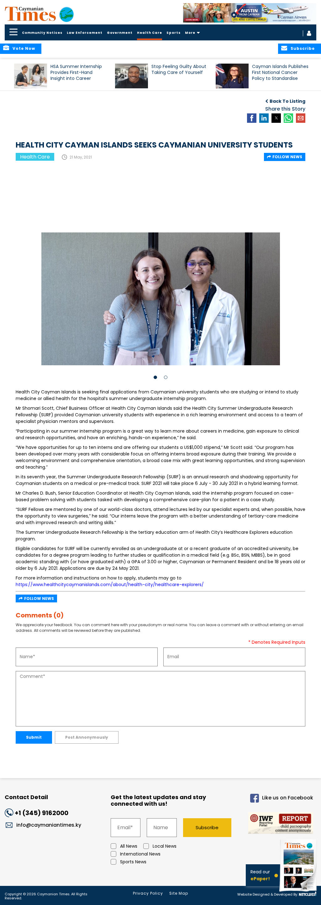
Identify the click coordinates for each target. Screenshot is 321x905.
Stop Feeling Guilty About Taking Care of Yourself (178, 69)
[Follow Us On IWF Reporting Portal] (277, 824)
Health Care (149, 32)
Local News (164, 846)
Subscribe (207, 827)
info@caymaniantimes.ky (48, 825)
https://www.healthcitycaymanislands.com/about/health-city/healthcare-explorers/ (110, 584)
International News (140, 854)
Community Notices (42, 32)
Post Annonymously (86, 737)
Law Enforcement (85, 32)
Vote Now (24, 48)
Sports (173, 32)
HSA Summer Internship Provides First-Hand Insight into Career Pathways (76, 75)
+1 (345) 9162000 (41, 813)
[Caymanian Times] (39, 14)
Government (120, 32)
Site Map (178, 893)
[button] (30, 76)
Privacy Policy (148, 893)
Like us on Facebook (287, 797)
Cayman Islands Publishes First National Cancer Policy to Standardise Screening (280, 75)
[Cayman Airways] (250, 13)
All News (128, 846)
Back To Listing (287, 101)
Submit (34, 737)
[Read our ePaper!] (299, 892)
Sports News (133, 862)
